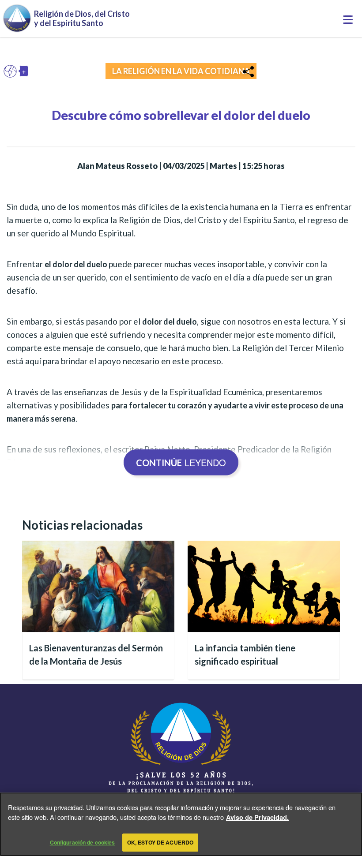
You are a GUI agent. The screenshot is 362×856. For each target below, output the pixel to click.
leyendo (181, 462)
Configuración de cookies (82, 842)
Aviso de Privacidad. (257, 817)
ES (12, 71)
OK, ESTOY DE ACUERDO (160, 842)
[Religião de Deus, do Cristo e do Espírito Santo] (181, 757)
